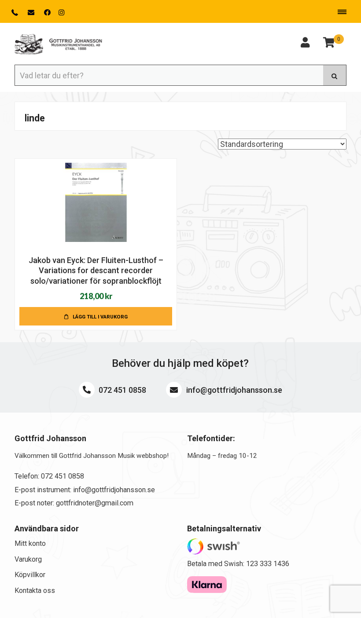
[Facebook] (47, 13)
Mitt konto (30, 543)
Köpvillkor (30, 574)
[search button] (334, 75)
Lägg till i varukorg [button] (100, 317)
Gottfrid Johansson (59, 44)
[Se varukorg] (329, 44)
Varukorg (28, 559)
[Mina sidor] (305, 44)
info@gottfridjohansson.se (233, 390)
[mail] (32, 13)
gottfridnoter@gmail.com (94, 503)
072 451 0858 (121, 390)
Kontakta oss (35, 590)
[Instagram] (61, 13)
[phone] (15, 13)
